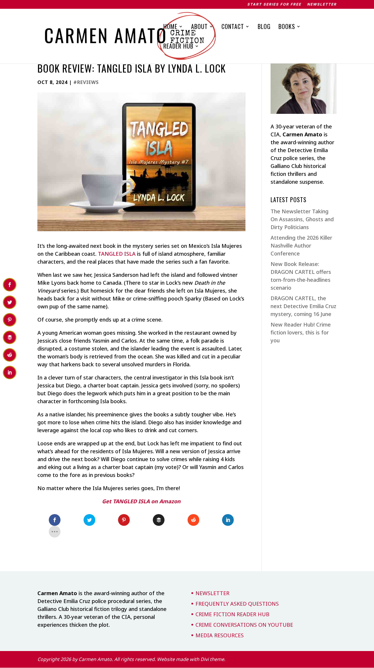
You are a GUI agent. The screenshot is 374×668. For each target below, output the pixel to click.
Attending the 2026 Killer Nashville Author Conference (301, 245)
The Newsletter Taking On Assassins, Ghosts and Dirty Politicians (302, 219)
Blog (264, 27)
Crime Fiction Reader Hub (232, 614)
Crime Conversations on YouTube (244, 624)
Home (170, 27)
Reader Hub (178, 47)
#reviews (86, 82)
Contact (232, 27)
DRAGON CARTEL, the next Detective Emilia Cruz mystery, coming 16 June (303, 306)
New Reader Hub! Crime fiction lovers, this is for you (301, 332)
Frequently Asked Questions (237, 603)
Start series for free (274, 4)
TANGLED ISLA (117, 253)
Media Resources (219, 635)
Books (286, 27)
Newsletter (322, 4)
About (199, 27)
